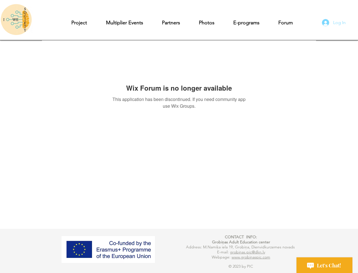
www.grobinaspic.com (251, 257)
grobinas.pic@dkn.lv (247, 252)
